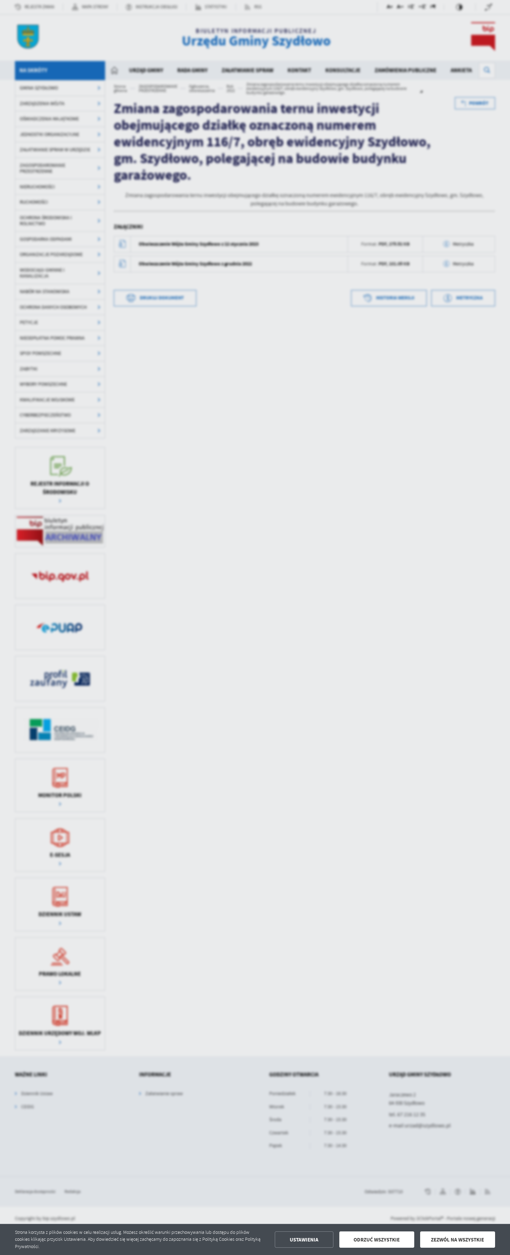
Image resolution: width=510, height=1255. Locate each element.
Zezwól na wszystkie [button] (457, 1239)
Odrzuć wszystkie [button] (377, 1239)
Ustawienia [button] (304, 1239)
